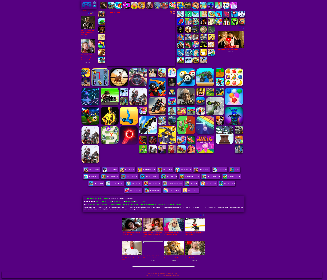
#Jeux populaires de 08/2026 (169, 204)
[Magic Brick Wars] (203, 55)
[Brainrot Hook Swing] (211, 17)
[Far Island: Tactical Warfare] (180, 47)
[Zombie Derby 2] (111, 8)
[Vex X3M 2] (226, 8)
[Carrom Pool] (195, 8)
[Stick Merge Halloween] (234, 24)
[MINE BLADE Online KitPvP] (195, 24)
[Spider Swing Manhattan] (218, 17)
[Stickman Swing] (234, 17)
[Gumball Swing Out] (180, 17)
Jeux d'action (112, 169)
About (146, 275)
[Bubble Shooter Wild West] (180, 40)
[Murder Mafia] (195, 40)
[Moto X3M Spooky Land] (203, 40)
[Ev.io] (164, 8)
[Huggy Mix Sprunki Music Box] (188, 63)
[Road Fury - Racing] (101, 63)
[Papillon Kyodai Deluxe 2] (157, 8)
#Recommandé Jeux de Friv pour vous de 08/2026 (146, 204)
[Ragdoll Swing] (195, 17)
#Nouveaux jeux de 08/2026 (124, 204)
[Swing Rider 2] (226, 17)
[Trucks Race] (180, 24)
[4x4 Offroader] (101, 17)
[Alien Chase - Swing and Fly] (203, 17)
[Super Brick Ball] (195, 47)
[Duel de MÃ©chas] (180, 8)
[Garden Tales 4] (172, 8)
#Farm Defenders (109, 204)
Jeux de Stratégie (149, 169)
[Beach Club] (211, 55)
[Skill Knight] (188, 47)
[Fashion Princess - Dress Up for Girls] (233, 8)
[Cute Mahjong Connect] (211, 24)
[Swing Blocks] (188, 17)
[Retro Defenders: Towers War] (141, 8)
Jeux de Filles (130, 169)
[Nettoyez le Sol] (218, 8)
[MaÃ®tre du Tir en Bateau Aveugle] (203, 8)
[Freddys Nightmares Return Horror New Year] (101, 32)
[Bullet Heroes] (188, 55)
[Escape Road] (211, 40)
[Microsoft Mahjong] (203, 32)
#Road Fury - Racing (95, 204)
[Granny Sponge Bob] (226, 24)
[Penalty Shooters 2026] (195, 55)
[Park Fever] (188, 24)
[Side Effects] (211, 32)
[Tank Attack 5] (101, 24)
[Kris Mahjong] (101, 40)
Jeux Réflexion (185, 169)
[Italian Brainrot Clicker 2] (180, 55)
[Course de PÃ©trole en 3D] (118, 8)
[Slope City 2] (203, 47)
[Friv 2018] (94, 3)
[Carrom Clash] (241, 24)
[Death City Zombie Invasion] (149, 8)
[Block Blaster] (101, 47)
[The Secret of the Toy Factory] (203, 24)
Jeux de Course (94, 169)
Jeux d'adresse (204, 169)
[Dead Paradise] (195, 63)
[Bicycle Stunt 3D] (195, 32)
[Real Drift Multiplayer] (187, 8)
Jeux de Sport (167, 169)
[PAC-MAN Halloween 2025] (180, 32)
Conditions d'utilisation (172, 275)
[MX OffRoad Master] (180, 63)
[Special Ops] (203, 63)
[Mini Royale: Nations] (210, 8)
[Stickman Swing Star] (241, 17)
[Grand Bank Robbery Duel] (188, 40)
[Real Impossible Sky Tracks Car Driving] (134, 8)
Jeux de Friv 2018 (86, 8)
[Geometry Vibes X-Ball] (126, 8)
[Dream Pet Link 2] (211, 47)
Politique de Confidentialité (157, 275)
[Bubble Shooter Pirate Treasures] (218, 24)
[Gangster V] (101, 55)
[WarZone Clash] (103, 8)
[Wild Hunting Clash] (188, 32)
